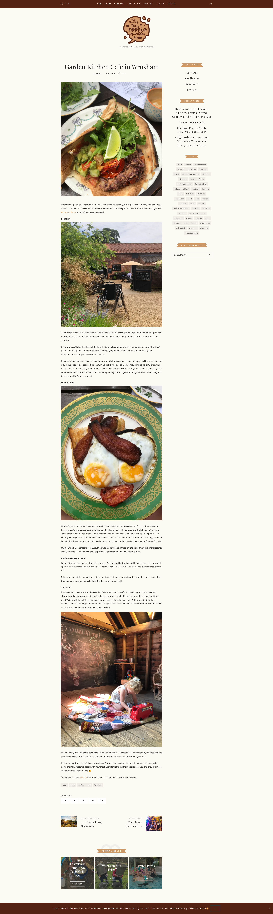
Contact (172, 4)
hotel (190, 199)
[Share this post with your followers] (74, 801)
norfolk (81, 785)
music (192, 203)
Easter (192, 179)
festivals (205, 189)
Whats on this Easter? (111, 868)
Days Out (148, 4)
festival (195, 189)
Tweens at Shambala (192, 122)
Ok (215, 909)
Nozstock (206, 208)
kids (197, 199)
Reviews (160, 4)
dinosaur (183, 179)
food (64, 785)
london (205, 199)
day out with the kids (190, 174)
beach (188, 164)
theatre (194, 223)
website (83, 777)
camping (180, 169)
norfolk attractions (181, 208)
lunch (72, 785)
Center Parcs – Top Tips (146, 868)
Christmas (192, 169)
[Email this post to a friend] (101, 801)
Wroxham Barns (68, 212)
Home (99, 4)
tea (89, 785)
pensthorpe (193, 213)
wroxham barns (192, 233)
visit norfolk (180, 228)
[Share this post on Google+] (92, 801)
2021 (180, 164)
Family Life (134, 4)
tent (185, 223)
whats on (192, 228)
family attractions (184, 184)
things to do (205, 223)
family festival (200, 184)
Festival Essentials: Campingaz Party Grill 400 (77, 867)
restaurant (178, 218)
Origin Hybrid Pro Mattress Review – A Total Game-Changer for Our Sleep (192, 141)
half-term (190, 194)
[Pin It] (83, 801)
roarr (207, 218)
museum (183, 203)
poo (203, 213)
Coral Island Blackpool (137, 823)
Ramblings (119, 4)
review (189, 218)
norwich (195, 208)
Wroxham (98, 785)
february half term (182, 189)
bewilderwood (200, 164)
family (201, 179)
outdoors (182, 213)
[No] (269, 908)
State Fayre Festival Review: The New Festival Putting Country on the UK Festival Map (192, 112)
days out (206, 174)
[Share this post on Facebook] (65, 801)
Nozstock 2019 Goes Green (86, 823)
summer (177, 223)
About (108, 4)
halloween (180, 199)
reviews (199, 218)
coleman (203, 169)
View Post (77, 884)
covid (176, 174)
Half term (201, 194)
